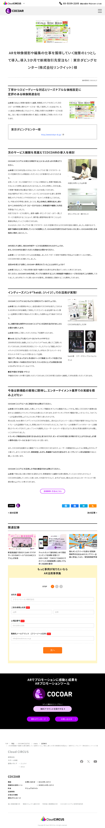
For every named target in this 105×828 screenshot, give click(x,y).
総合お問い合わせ (45, 782)
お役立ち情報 (13, 795)
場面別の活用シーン (15, 785)
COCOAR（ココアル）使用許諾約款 (71, 804)
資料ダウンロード (38, 719)
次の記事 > (92, 512)
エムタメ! (24, 763)
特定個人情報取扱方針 (50, 804)
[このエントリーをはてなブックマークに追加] (84, 505)
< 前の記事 (13, 512)
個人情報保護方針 (14, 804)
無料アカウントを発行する (51, 708)
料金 (9, 788)
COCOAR (18, 505)
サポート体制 (13, 760)
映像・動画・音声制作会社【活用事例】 (23, 505)
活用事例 (11, 506)
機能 (9, 782)
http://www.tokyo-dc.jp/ (51, 134)
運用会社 (11, 757)
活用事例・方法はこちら (53, 491)
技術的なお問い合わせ (46, 785)
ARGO (23, 767)
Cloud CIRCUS (18, 752)
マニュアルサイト (31, 788)
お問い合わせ (66, 719)
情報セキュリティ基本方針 (31, 804)
